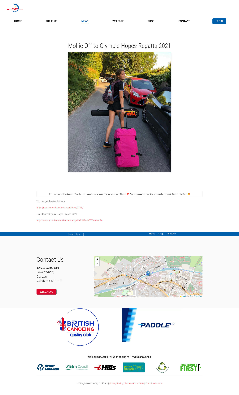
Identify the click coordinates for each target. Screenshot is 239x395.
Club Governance (154, 383)
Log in (219, 21)
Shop (151, 21)
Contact (184, 21)
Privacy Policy (116, 383)
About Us (171, 233)
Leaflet (184, 296)
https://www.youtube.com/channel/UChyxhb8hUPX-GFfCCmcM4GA (69, 220)
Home (18, 21)
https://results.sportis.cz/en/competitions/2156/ (60, 207)
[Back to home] (40, 8)
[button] (83, 234)
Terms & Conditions (134, 383)
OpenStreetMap (196, 296)
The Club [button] (51, 21)
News (84, 21)
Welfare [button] (118, 21)
